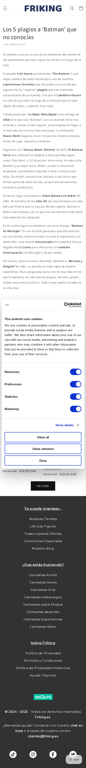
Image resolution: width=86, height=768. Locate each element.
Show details (64, 425)
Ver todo (43, 486)
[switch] (75, 384)
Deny (43, 460)
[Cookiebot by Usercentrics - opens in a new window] (63, 304)
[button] (5, 8)
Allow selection (43, 449)
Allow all (43, 437)
